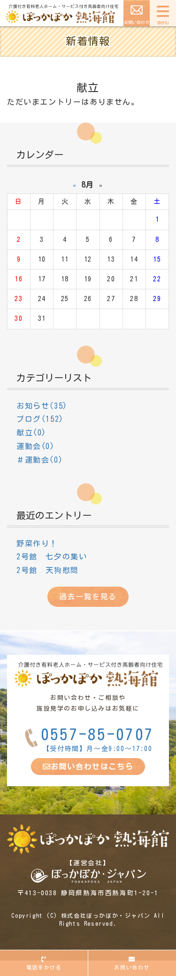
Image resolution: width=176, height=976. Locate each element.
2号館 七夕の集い (51, 556)
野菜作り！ (37, 543)
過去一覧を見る (88, 596)
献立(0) (31, 432)
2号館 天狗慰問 (47, 570)
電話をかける (44, 967)
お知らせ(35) (42, 406)
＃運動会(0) (39, 460)
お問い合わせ (136, 22)
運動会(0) (35, 446)
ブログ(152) (40, 419)
